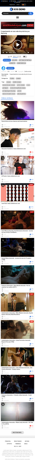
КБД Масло (5, 1)
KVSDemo (12, 459)
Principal (8, 441)
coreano (18, 78)
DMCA (25, 443)
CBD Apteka (13, 1)
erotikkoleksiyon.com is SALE (25, 1)
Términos (18, 443)
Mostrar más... (17, 432)
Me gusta (9, 57)
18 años (12, 78)
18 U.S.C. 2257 (17, 446)
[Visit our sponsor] (17, 25)
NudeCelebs (10, 68)
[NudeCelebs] (3, 68)
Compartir (12, 63)
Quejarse (14, 60)
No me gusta (11, 57)
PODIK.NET (18, 2)
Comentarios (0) (21, 63)
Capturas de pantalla (25, 60)
